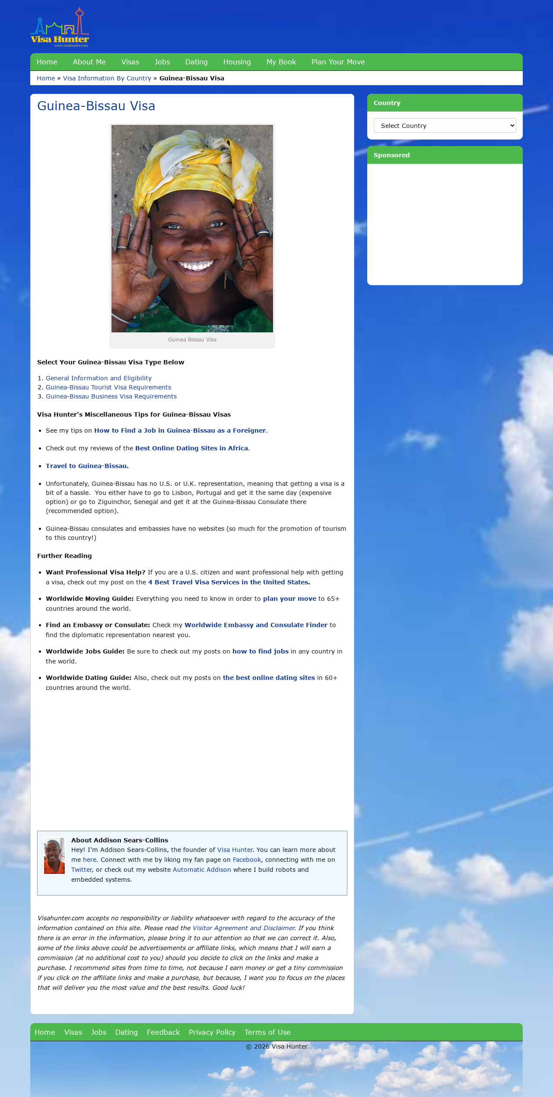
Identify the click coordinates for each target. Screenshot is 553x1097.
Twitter (81, 869)
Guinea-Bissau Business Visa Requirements (111, 396)
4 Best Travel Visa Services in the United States (228, 582)
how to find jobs (260, 651)
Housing (237, 61)
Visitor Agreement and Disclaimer (243, 927)
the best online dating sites (269, 677)
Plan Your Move (338, 61)
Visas (130, 61)
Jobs (162, 61)
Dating (196, 61)
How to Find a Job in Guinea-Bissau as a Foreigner (180, 430)
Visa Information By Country (107, 78)
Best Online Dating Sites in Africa (191, 448)
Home (47, 61)
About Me (89, 61)
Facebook (247, 859)
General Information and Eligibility (99, 378)
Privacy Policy (212, 1032)
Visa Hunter (234, 849)
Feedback (163, 1032)
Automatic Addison (202, 869)
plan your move (289, 598)
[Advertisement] (192, 761)
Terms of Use (268, 1032)
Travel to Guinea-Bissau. (87, 465)
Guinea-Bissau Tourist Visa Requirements (108, 387)
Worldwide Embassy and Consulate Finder (255, 624)
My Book (281, 61)
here (89, 859)
